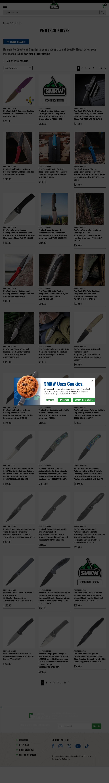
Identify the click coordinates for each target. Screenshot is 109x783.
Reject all (64, 400)
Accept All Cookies (84, 400)
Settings (50, 400)
